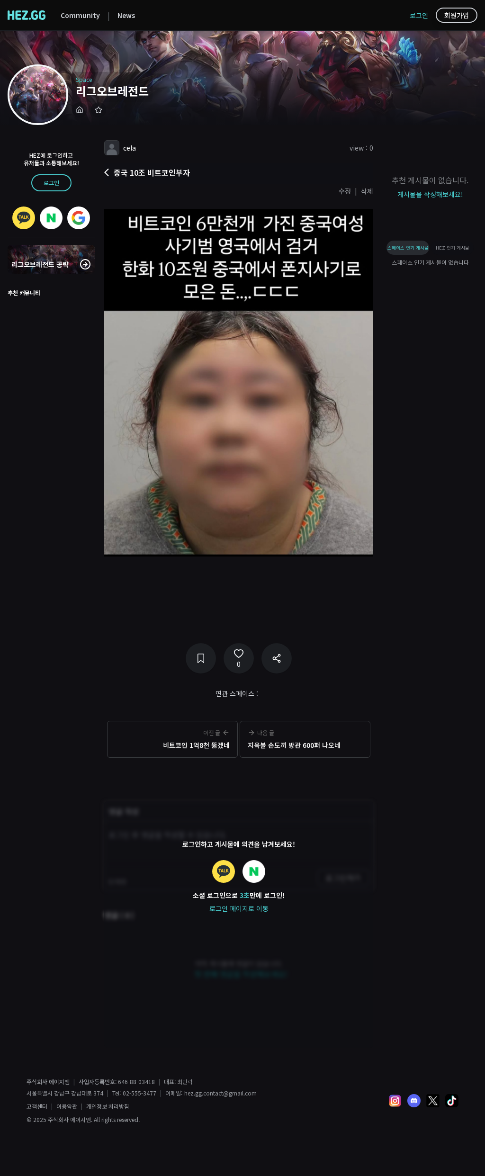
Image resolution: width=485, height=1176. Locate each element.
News (126, 15)
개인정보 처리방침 (107, 1106)
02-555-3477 (139, 1093)
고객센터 (37, 1106)
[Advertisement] (239, 776)
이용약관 (66, 1106)
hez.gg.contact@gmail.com (220, 1093)
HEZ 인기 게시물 (452, 247)
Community (80, 15)
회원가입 (456, 15)
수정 (345, 191)
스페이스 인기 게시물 (408, 247)
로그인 (419, 15)
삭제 (367, 191)
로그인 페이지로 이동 (239, 908)
